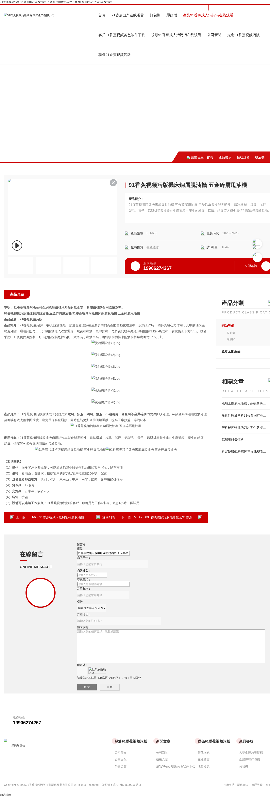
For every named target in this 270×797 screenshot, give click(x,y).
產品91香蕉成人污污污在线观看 (208, 15)
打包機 (155, 15)
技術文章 (162, 759)
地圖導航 (204, 766)
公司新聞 (214, 35)
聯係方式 (204, 752)
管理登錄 (256, 784)
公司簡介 (121, 752)
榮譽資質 (121, 766)
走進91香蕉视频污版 (243, 35)
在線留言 (204, 759)
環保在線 (244, 784)
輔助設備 (243, 157)
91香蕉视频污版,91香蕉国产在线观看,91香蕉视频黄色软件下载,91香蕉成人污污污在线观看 (56, 2)
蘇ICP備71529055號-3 (127, 784)
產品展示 (225, 157)
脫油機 (259, 157)
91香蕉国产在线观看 (127, 15)
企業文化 (121, 759)
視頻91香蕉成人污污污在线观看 (176, 35)
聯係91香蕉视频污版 (114, 55)
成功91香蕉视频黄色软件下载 (175, 766)
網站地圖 (5, 794)
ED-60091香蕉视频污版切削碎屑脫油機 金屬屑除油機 (66, 517)
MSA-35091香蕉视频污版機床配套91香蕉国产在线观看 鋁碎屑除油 (181, 517)
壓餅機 (171, 15)
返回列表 (108, 517)
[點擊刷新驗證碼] (97, 670)
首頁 (102, 15)
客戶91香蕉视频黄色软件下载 (121, 35)
